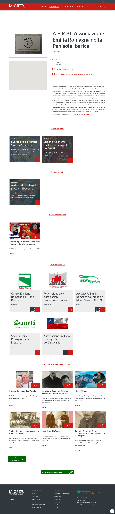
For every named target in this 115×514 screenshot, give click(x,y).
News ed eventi (67, 7)
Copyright (57, 496)
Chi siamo (12, 499)
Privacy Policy (58, 499)
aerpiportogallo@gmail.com (65, 69)
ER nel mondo (36, 507)
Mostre (34, 493)
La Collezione (36, 491)
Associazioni (54, 7)
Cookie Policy (58, 502)
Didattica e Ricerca (38, 505)
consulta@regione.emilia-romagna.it (86, 502)
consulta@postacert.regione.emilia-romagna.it (89, 504)
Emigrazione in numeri (61, 493)
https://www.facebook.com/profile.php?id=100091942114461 (74, 74)
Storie (43, 7)
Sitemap (56, 507)
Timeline (80, 7)
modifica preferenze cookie (61, 505)
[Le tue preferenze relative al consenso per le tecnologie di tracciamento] (112, 511)
